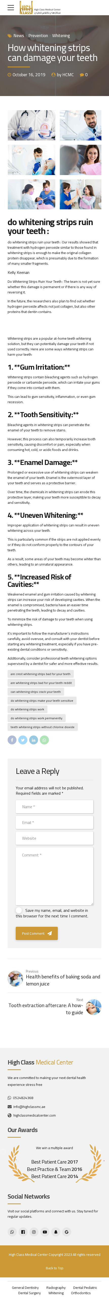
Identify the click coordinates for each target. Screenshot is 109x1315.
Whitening (61, 35)
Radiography (56, 1287)
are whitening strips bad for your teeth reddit (41, 683)
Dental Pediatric (85, 1287)
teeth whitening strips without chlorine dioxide (43, 727)
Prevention (38, 35)
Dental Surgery (29, 1293)
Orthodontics (81, 1293)
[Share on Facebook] (12, 739)
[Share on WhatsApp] (44, 739)
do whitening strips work (27, 709)
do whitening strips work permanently (36, 718)
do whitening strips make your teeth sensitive (42, 700)
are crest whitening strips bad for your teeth (40, 674)
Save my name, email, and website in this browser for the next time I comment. (52, 913)
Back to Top (54, 1268)
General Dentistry (25, 1287)
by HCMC (65, 75)
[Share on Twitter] (22, 739)
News (18, 35)
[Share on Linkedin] (33, 739)
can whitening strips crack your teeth (36, 692)
